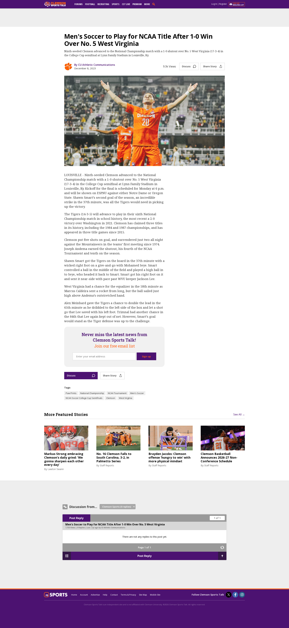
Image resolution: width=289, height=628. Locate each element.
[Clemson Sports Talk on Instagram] (242, 595)
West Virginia (125, 398)
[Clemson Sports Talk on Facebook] (235, 595)
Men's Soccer (137, 393)
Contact (114, 594)
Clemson (110, 398)
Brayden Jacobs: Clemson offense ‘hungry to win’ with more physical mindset (169, 457)
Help (105, 594)
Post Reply (76, 518)
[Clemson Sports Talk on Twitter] (228, 595)
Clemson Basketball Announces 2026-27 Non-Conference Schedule (219, 457)
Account (84, 594)
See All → (239, 414)
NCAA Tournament (117, 393)
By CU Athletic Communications (94, 65)
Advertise (95, 594)
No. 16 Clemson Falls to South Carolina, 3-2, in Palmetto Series (113, 457)
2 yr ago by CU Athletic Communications (108, 527)
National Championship (92, 393)
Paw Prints (71, 393)
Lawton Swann (56, 469)
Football (90, 4)
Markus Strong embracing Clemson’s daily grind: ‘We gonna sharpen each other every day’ (64, 459)
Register (223, 4)
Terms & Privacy (128, 594)
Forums (78, 4)
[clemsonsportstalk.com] (57, 4)
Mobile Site (155, 594)
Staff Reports (107, 465)
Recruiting (103, 4)
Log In (214, 4)
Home (74, 594)
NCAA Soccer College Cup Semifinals (84, 398)
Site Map (143, 594)
